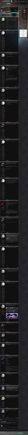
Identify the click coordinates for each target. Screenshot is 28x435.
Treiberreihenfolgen (22, 1)
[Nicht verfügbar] (12, 309)
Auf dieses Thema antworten (14, 12)
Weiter (6, 419)
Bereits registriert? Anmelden (3, 3)
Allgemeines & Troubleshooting (8, 10)
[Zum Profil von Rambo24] (3, 358)
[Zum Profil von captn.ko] (3, 32)
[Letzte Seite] (7, 419)
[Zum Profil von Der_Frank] (3, 203)
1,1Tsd (3, 414)
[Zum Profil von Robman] (3, 324)
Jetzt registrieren (8, 3)
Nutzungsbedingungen (10, 432)
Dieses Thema (25, 3)
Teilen (13, 10)
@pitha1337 (8, 238)
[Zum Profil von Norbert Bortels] (3, 125)
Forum (15, 1)
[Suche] (27, 3)
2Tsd (3, 128)
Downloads (19, 1)
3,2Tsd (2, 22)
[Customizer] (10, 3)
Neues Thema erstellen (8, 12)
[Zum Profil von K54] (3, 335)
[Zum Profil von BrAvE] (24, 12)
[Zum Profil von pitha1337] (1, 10)
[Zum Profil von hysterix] (3, 388)
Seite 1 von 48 (10, 419)
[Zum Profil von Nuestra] (19, 12)
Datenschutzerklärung (14, 432)
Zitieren (7, 51)
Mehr (26, 1)
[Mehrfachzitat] (6, 29)
